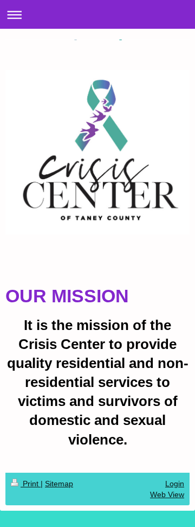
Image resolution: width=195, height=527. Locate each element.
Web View (167, 494)
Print (31, 483)
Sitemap (59, 483)
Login (174, 483)
